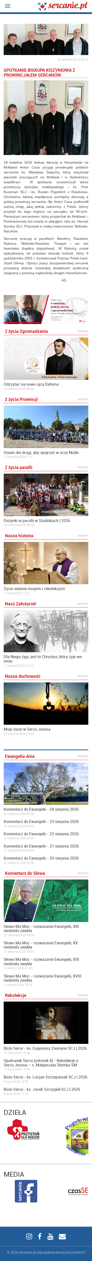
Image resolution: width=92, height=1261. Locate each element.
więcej (82, 331)
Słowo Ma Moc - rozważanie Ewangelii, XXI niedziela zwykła (41, 928)
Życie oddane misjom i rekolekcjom (34, 589)
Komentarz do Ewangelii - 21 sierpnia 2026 (41, 846)
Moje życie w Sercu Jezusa (27, 729)
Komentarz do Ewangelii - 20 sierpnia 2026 (41, 858)
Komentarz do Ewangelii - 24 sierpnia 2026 (41, 809)
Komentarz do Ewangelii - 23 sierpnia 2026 (41, 822)
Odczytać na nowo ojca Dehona (31, 384)
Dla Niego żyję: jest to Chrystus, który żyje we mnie (43, 659)
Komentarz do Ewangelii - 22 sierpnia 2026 (41, 834)
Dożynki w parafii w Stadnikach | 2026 (37, 521)
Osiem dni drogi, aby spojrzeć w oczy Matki (41, 453)
